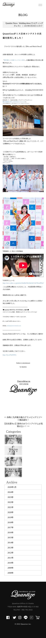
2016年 (10, 532)
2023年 (10, 497)
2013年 (10, 548)
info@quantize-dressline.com (14, 325)
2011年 (10, 558)
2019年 (10, 517)
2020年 (10, 512)
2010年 (10, 563)
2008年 (10, 573)
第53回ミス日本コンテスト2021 (14, 60)
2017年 (10, 527)
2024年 (10, 492)
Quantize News (12, 23)
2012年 (10, 553)
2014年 (10, 543)
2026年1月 (12, 487)
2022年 (10, 502)
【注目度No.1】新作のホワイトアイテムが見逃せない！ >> (23, 425)
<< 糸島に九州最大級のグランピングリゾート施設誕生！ (23, 418)
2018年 (10, 522)
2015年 (10, 538)
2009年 (10, 568)
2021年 (10, 507)
